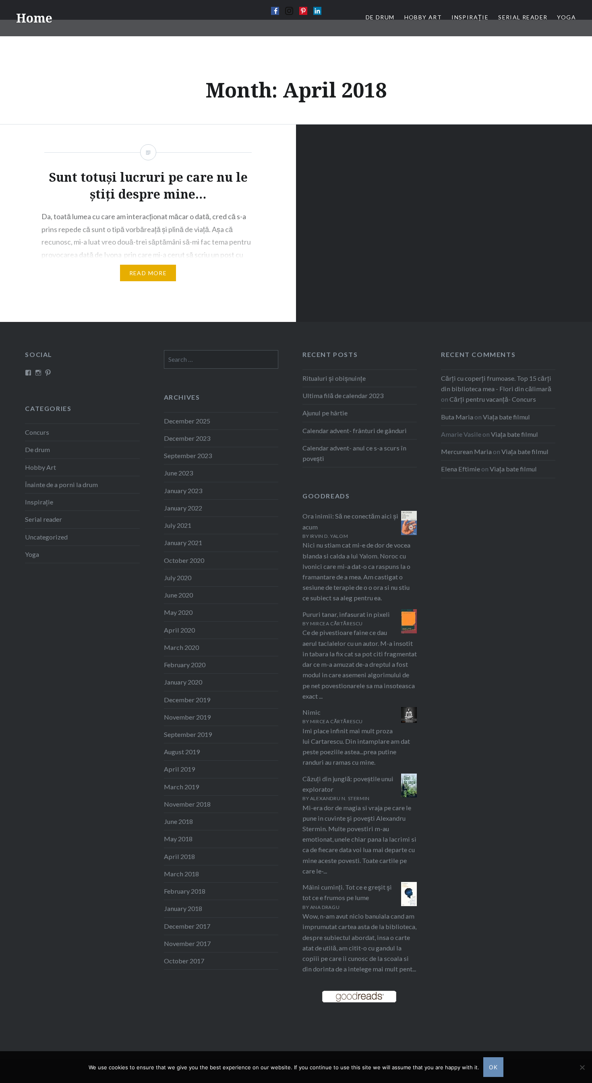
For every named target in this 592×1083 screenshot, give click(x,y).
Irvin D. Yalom (329, 536)
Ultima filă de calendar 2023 (342, 395)
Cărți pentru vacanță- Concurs (492, 399)
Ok (493, 1067)
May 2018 (178, 838)
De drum (37, 449)
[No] (582, 1067)
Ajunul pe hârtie (325, 413)
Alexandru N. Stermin (340, 798)
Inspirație (39, 502)
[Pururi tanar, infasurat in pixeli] (409, 631)
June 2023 (178, 473)
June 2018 (178, 821)
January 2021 (183, 542)
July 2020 (177, 577)
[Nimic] (409, 720)
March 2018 (181, 874)
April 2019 (179, 769)
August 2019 (182, 751)
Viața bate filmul (506, 417)
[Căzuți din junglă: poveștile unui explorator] (409, 795)
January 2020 (183, 682)
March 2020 (181, 647)
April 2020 (179, 630)
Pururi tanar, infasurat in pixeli (346, 614)
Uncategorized (46, 537)
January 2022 (183, 508)
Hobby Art (40, 467)
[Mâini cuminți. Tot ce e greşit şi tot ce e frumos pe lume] (409, 904)
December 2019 (187, 699)
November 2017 (187, 943)
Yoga (32, 554)
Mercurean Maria (466, 451)
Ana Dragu (324, 907)
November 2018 (187, 804)
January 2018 (183, 908)
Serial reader (43, 519)
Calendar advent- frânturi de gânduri (354, 430)
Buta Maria (457, 417)
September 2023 (188, 455)
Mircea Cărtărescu (336, 623)
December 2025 (187, 421)
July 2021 (177, 525)
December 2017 (187, 926)
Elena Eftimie (460, 469)
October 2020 (184, 560)
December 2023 (187, 438)
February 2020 (184, 664)
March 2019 (181, 786)
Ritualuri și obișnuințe (334, 378)
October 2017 (184, 961)
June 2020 (178, 595)
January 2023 (183, 490)
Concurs (37, 432)
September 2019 (188, 734)
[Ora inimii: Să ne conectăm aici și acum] (409, 532)
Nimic (311, 712)
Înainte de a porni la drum (61, 484)
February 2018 (184, 891)
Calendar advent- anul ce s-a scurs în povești (354, 453)
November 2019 (187, 717)
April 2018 (179, 856)
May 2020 (178, 612)
